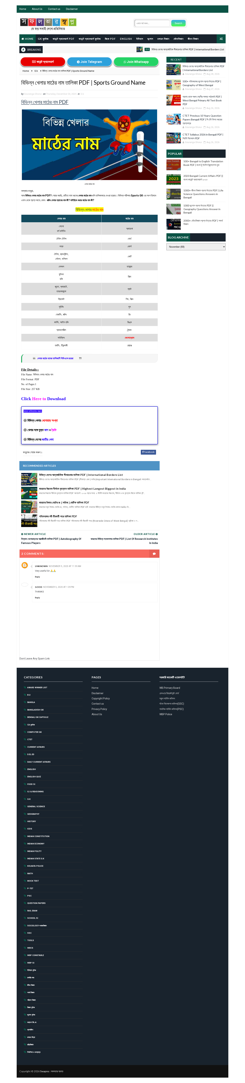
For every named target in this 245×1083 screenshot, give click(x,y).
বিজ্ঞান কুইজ (31, 1007)
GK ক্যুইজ (43, 38)
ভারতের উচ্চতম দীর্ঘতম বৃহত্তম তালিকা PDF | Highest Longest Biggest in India (82, 488)
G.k (129, 49)
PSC (29, 896)
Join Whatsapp (137, 62)
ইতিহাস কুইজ (31, 970)
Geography (33, 814)
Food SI (31, 784)
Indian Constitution (38, 836)
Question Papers (36, 903)
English (126, 38)
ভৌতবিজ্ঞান (178, 38)
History (31, 821)
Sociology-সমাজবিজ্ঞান (37, 926)
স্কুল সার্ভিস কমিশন (167, 698)
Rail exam (32, 911)
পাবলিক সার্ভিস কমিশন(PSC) (171, 709)
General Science (36, 806)
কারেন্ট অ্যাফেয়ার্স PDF (63, 38)
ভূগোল (150, 38)
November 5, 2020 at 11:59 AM (65, 566)
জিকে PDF (110, 38)
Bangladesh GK (35, 710)
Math (30, 873)
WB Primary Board (169, 687)
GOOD (38, 587)
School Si (32, 918)
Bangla (31, 702)
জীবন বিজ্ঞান (193, 38)
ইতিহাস (139, 38)
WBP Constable (35, 955)
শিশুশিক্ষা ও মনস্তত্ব (33, 1052)
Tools (30, 940)
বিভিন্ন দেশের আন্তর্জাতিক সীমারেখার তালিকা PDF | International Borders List (170, 49)
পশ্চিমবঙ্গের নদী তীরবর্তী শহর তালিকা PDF (58, 516)
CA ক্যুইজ (31, 725)
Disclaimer (72, 9)
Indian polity (34, 851)
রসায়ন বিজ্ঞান (163, 38)
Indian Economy (35, 844)
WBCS (30, 948)
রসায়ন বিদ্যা (31, 1037)
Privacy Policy (99, 709)
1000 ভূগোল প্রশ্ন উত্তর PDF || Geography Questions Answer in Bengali (201, 209)
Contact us (54, 9)
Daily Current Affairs (39, 762)
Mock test (33, 881)
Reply (37, 577)
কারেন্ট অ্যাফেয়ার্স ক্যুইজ (90, 38)
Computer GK (34, 732)
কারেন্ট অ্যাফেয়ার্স (45, 62)
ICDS (29, 829)
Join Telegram (91, 62)
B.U (28, 695)
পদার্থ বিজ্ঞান (30, 992)
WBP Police (165, 714)
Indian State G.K (35, 858)
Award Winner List (37, 687)
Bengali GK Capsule (37, 717)
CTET (29, 739)
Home (22, 9)
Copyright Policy (101, 698)
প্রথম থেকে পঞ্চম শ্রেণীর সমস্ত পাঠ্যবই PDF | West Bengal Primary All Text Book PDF (202, 100)
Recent (176, 59)
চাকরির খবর (30, 977)
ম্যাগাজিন (30, 1030)
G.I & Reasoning (35, 791)
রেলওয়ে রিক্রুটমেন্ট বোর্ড (169, 693)
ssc (29, 933)
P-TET (30, 888)
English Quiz (34, 777)
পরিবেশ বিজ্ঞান (31, 1000)
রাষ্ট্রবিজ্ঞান (30, 1044)
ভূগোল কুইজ (31, 1015)
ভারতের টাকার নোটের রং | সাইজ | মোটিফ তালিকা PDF (64, 502)
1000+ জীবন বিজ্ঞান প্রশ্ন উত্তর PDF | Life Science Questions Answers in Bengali (203, 194)
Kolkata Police (35, 866)
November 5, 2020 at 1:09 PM (58, 587)
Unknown (41, 566)
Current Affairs (36, 747)
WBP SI (30, 963)
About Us (37, 9)
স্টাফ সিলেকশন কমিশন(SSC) (171, 703)
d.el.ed (30, 754)
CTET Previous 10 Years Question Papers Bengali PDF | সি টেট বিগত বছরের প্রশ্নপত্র (202, 119)
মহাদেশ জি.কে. (32, 1022)
